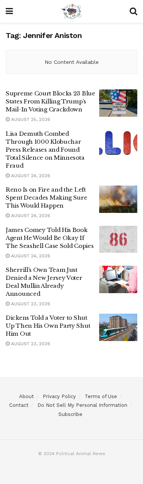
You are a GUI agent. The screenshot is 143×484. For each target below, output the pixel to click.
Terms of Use (101, 396)
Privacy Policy (59, 396)
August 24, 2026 (30, 175)
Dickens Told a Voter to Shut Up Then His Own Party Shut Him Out (48, 325)
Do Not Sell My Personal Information (82, 405)
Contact (19, 405)
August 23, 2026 (30, 303)
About (26, 396)
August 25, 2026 (30, 119)
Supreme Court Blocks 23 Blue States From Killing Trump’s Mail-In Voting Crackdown (50, 101)
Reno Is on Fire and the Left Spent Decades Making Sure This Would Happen (46, 197)
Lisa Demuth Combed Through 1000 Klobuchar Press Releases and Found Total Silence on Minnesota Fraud (45, 149)
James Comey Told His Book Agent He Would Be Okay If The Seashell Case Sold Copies (49, 237)
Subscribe (70, 414)
